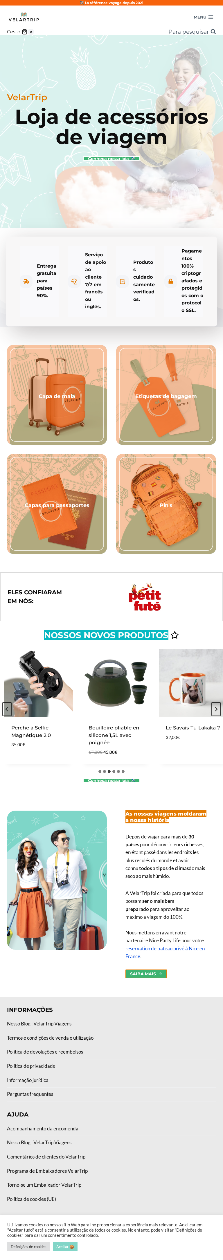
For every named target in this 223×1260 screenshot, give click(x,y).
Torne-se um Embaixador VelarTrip (44, 1185)
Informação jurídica (27, 1080)
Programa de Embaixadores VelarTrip (47, 1171)
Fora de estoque (178, 754)
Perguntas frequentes (30, 1094)
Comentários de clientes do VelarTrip (46, 1157)
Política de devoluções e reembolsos (45, 1052)
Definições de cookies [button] (28, 1246)
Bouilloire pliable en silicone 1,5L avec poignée (104, 735)
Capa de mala (57, 396)
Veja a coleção (57, 407)
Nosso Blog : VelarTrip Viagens (39, 1024)
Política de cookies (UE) (31, 1199)
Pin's (166, 505)
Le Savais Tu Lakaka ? (183, 728)
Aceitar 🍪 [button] (65, 1246)
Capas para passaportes (57, 505)
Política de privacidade (31, 1066)
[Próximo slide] (216, 709)
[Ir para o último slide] (7, 709)
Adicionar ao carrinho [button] (19, 758)
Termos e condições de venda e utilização (50, 1038)
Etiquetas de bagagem (166, 396)
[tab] (99, 771)
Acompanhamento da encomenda (42, 1128)
